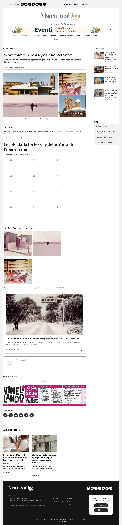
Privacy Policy (33, 505)
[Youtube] (37, 4)
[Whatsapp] (44, 4)
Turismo (87, 35)
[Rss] (33, 4)
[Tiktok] (40, 4)
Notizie (16, 35)
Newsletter (67, 4)
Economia (53, 35)
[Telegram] (26, 4)
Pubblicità (76, 4)
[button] (5, 415)
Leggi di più (6, 472)
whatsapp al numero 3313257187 (53, 288)
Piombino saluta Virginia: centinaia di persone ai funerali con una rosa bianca (111, 80)
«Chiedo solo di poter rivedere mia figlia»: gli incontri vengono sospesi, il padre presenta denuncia (44, 459)
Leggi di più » (109, 61)
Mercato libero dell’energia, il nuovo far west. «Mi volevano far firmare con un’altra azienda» (15, 457)
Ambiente (26, 35)
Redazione (85, 4)
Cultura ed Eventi (39, 35)
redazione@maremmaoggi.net (29, 288)
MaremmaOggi (22, 360)
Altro (56, 40)
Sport (78, 35)
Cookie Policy (41, 505)
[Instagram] (29, 4)
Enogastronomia (66, 35)
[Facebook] (22, 4)
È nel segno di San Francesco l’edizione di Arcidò (111, 68)
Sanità (95, 35)
